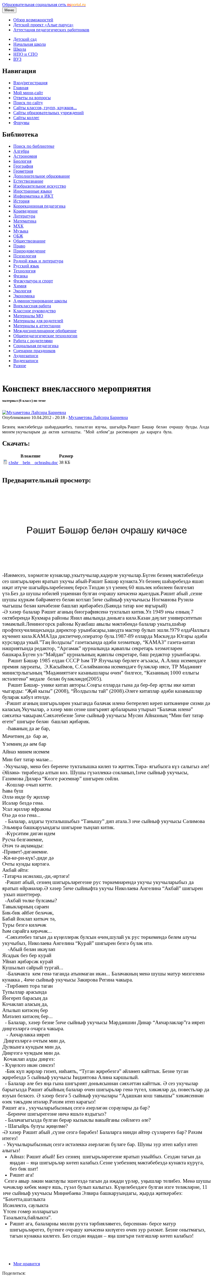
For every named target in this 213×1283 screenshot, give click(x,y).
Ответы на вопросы (32, 97)
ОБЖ (18, 236)
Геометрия (23, 171)
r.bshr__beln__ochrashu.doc (33, 462)
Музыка (20, 231)
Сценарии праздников (34, 350)
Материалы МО (28, 315)
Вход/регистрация (30, 82)
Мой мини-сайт (28, 92)
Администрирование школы (40, 300)
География (23, 166)
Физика (20, 276)
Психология (24, 256)
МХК (18, 226)
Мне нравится (26, 1263)
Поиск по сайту (28, 102)
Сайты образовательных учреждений (48, 112)
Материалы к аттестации (36, 325)
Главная (20, 87)
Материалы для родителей (38, 320)
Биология (22, 161)
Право (19, 246)
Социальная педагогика (36, 345)
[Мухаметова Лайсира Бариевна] (34, 412)
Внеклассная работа (32, 305)
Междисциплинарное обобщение (45, 330)
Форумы (21, 122)
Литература (24, 216)
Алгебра (21, 151)
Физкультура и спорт (33, 280)
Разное (19, 365)
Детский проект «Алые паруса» (43, 24)
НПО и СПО (25, 54)
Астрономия (25, 156)
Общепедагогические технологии (45, 335)
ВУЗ (17, 59)
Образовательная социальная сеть (44, 4)
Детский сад (25, 39)
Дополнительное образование (41, 176)
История (21, 201)
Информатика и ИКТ (33, 196)
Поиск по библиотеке (33, 146)
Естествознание (28, 181)
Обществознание (29, 241)
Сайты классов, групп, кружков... (45, 107)
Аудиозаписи (25, 355)
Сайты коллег (26, 117)
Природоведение (29, 251)
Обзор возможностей (33, 19)
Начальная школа (29, 44)
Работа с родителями (33, 340)
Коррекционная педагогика (39, 206)
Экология (22, 290)
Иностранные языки (32, 191)
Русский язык (26, 266)
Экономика (24, 295)
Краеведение (25, 211)
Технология (24, 271)
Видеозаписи (25, 360)
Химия (19, 285)
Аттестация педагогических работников (51, 29)
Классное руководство (34, 310)
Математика (24, 221)
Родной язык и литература (38, 261)
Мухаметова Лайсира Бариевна (98, 417)
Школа (19, 49)
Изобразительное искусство (39, 186)
